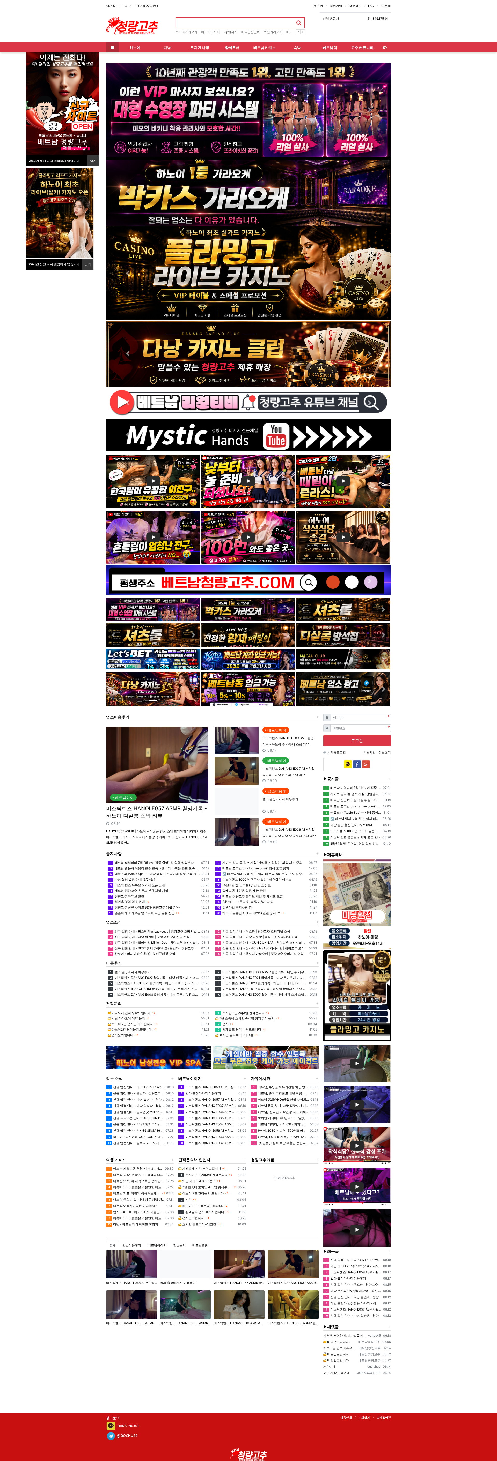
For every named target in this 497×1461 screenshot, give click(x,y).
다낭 (167, 47)
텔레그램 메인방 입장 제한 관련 (241, 890)
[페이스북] (357, 764)
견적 (223, 1024)
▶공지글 (331, 779)
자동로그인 (338, 752)
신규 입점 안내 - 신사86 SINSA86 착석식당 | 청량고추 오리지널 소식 (262, 948)
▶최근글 (331, 1251)
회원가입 (336, 6)
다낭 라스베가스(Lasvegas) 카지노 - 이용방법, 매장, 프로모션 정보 (353, 1266)
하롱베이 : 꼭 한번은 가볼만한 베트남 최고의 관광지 (136, 1187)
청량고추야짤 (262, 1159)
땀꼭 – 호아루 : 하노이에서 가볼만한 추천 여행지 (136, 1212)
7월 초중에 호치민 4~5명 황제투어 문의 (246, 1018)
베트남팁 (330, 47)
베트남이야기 (190, 1078)
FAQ (371, 6)
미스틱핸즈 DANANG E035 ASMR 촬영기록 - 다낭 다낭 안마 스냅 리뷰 (208, 1118)
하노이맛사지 (210, 32)
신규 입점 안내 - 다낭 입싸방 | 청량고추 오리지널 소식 (257, 937)
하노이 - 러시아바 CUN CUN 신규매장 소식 (142, 954)
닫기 (93, 161)
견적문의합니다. (122, 1035)
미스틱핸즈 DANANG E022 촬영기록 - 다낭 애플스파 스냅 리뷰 (155, 978)
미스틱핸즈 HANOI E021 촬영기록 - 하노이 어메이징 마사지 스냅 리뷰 (155, 983)
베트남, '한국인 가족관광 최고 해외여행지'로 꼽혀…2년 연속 (281, 1112)
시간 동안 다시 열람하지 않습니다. (54, 161)
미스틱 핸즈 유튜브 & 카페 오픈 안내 (137, 885)
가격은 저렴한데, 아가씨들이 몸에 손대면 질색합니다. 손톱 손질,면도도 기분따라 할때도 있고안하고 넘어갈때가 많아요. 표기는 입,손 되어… (345, 1335)
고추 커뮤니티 (362, 47)
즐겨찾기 (112, 6)
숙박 (297, 47)
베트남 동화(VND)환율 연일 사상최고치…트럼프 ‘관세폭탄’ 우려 (281, 1099)
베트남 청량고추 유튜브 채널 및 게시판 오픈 (250, 896)
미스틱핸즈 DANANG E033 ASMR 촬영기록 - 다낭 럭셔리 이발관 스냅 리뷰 (208, 1137)
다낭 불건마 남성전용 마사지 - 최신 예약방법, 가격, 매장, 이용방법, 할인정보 (353, 1303)
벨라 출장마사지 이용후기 (280, 799)
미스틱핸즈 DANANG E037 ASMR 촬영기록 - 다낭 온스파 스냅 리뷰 (208, 1106)
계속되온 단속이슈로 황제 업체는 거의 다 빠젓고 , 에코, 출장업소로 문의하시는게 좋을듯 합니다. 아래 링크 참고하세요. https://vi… (340, 1348)
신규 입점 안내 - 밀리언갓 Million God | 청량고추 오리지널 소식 (155, 942)
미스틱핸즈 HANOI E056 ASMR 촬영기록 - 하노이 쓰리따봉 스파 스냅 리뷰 (208, 1130)
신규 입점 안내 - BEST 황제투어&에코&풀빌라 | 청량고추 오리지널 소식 (155, 948)
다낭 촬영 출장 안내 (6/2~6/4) (133, 879)
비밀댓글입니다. (338, 1342)
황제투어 (232, 47)
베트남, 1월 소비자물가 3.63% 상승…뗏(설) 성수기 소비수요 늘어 (280, 1137)
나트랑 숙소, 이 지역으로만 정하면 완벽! (136, 1181)
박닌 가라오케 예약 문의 (128, 1018)
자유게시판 (260, 1078)
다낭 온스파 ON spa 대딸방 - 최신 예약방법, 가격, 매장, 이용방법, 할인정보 (353, 1291)
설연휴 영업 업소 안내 (127, 902)
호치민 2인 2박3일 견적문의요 (241, 1013)
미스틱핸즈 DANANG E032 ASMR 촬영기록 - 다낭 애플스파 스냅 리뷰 (208, 1143)
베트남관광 (200, 1245)
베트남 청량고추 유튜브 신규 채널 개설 (138, 890)
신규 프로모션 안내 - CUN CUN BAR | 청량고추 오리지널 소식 (262, 942)
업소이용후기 (117, 717)
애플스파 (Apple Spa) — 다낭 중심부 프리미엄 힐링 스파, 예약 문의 (155, 874)
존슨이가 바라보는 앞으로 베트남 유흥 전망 (141, 913)
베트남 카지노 (264, 47)
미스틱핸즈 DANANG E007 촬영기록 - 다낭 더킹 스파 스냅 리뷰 (262, 994)
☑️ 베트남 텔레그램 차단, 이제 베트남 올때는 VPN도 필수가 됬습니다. (262, 874)
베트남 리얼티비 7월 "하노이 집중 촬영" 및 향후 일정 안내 (152, 863)
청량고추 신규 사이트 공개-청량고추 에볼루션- (144, 907)
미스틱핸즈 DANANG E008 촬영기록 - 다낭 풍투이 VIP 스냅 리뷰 (155, 994)
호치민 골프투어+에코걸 (235, 1035)
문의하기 (364, 1417)
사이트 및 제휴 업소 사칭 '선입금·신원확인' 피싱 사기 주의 (260, 863)
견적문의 (114, 1003)
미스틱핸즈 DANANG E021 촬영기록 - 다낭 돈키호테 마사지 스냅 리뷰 (263, 978)
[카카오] (348, 764)
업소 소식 (114, 1078)
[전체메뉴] (112, 47)
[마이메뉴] (384, 47)
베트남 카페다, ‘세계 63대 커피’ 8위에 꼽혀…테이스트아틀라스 (280, 1124)
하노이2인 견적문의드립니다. (131, 1029)
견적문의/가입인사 (194, 1159)
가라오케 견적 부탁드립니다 (130, 1013)
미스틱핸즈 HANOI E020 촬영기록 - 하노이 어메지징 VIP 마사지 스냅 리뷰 (262, 983)
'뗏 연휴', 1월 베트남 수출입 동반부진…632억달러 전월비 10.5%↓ (280, 1143)
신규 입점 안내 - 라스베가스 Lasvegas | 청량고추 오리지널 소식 (155, 931)
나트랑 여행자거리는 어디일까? (132, 1206)
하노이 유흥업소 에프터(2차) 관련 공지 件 (248, 913)
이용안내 (346, 1417)
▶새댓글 (331, 1326)
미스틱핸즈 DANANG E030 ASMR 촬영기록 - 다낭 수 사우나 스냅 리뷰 (262, 972)
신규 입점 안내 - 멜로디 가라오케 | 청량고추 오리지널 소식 (260, 954)
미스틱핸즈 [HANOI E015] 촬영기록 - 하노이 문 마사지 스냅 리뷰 (155, 989)
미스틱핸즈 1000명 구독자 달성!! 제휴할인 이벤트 (254, 879)
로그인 (318, 6)
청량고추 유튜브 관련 (126, 896)
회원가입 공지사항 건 (234, 907)
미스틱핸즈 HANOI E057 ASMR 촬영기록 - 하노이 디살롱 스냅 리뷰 (156, 812)
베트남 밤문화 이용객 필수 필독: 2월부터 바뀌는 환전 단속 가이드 (155, 868)
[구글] (366, 764)
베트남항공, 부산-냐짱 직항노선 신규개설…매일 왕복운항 (281, 1106)
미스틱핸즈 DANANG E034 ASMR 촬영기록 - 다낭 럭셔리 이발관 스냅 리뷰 (208, 1124)
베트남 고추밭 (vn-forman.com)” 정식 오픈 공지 (253, 868)
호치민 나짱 (199, 47)
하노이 (134, 47)
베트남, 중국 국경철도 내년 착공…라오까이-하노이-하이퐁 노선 (281, 1093)
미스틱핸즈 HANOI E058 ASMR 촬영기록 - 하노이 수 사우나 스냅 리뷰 (209, 1087)
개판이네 (329, 1366)
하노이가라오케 (186, 32)
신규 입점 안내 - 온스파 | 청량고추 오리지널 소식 (254, 931)
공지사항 (114, 853)
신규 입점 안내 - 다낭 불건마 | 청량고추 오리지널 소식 (149, 937)
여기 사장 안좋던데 (336, 1373)
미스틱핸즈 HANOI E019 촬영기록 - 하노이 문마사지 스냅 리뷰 (263, 989)
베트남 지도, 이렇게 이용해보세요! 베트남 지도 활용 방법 (134, 1193)
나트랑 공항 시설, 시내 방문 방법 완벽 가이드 (136, 1199)
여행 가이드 (116, 1159)
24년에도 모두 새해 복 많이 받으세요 (245, 902)
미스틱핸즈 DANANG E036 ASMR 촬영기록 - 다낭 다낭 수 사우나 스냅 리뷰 (208, 1112)
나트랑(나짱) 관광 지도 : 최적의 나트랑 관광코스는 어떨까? (136, 1175)
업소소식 (114, 922)
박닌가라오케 (273, 32)
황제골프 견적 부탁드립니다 (239, 1029)
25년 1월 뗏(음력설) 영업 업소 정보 (244, 885)
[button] (127, 110)
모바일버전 (384, 1417)
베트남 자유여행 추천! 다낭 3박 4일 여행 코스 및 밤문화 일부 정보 (135, 1168)
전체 (112, 1245)
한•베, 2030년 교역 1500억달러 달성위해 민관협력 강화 (280, 1130)
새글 (128, 6)
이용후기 (114, 963)
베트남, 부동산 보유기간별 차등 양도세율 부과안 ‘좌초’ (281, 1087)
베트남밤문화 (250, 32)
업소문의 (179, 1245)
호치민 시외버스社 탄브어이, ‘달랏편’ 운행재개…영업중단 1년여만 (281, 1118)
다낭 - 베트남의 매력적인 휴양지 (133, 1224)
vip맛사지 (230, 32)
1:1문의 (386, 6)
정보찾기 (355, 6)
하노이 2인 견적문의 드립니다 (132, 1024)
